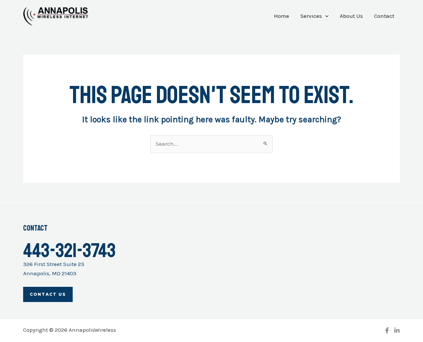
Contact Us (48, 294)
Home (281, 16)
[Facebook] (387, 330)
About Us (351, 16)
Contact (384, 16)
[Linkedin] (397, 330)
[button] (325, 15)
